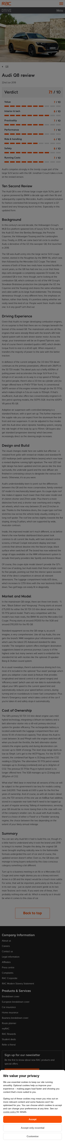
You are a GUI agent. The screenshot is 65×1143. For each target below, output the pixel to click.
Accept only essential (32, 1127)
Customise (32, 1136)
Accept (32, 1119)
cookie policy (10, 1112)
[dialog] (32, 1106)
